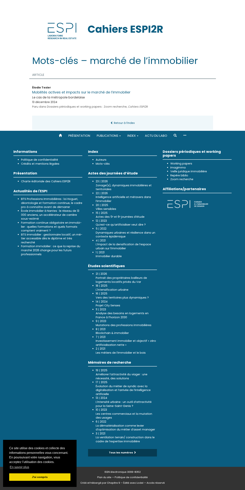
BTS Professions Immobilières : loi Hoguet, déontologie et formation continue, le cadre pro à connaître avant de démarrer (51, 203)
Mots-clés (103, 164)
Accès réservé (156, 483)
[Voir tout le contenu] (184, 136)
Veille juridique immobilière (188, 171)
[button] (175, 136)
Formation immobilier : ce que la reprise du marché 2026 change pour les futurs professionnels (50, 250)
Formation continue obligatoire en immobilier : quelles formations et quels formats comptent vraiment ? (51, 226)
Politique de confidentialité (39, 160)
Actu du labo (156, 135)
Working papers (181, 163)
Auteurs (101, 160)
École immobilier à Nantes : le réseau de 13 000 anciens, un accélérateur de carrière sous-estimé (50, 215)
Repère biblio (179, 175)
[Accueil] (60, 136)
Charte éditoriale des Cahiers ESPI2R (45, 181)
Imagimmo (178, 167)
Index (131, 135)
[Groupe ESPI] (188, 203)
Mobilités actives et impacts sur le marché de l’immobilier (81, 92)
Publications (108, 135)
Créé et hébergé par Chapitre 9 (100, 483)
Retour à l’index (124, 123)
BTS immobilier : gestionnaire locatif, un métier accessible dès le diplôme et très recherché (51, 238)
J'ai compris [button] (40, 477)
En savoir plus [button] (19, 467)
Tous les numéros (121, 452)
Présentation (79, 135)
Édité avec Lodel (133, 483)
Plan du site (104, 477)
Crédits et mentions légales (40, 164)
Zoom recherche (181, 179)
